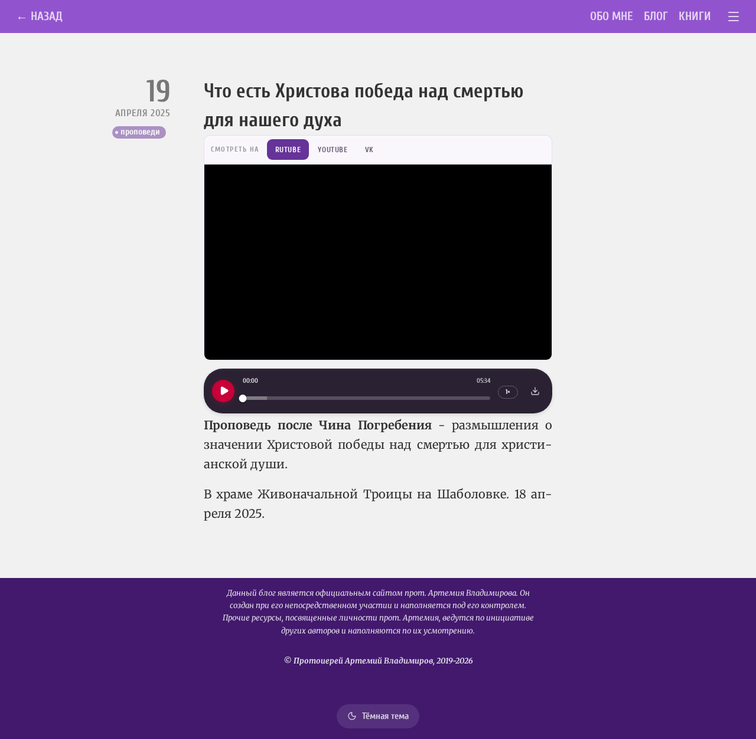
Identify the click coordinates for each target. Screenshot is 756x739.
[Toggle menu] (734, 17)
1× (508, 392)
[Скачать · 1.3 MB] (535, 391)
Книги (695, 16)
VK (369, 149)
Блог (656, 16)
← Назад (39, 16)
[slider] (366, 398)
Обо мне (611, 16)
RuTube (288, 149)
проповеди (140, 132)
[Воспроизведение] (223, 391)
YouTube (332, 149)
